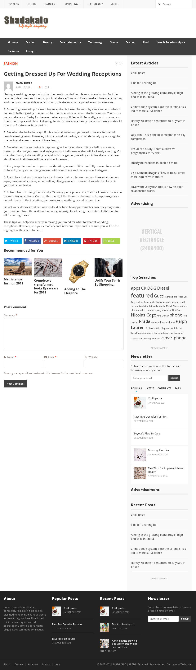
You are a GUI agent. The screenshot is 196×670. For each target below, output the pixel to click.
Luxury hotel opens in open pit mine (154, 163)
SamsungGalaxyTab (163, 333)
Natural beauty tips (156, 310)
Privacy (46, 664)
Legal (57, 664)
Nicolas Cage (143, 315)
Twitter (13, 240)
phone (176, 315)
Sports (114, 42)
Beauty (47, 42)
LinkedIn (73, 240)
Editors (31, 4)
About (7, 664)
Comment (10, 315)
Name (11, 357)
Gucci (159, 296)
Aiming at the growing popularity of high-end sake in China (124, 644)
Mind (146, 306)
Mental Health (178, 302)
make (153, 302)
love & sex (144, 302)
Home (14, 42)
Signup (174, 378)
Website (93, 357)
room (141, 333)
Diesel (163, 288)
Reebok (149, 328)
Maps (159, 302)
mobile (161, 306)
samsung (148, 333)
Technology (95, 4)
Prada (144, 321)
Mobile (115, 4)
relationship (160, 328)
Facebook (33, 240)
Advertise (33, 664)
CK (143, 288)
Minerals (153, 306)
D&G (151, 288)
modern (142, 310)
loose (180, 296)
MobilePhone (173, 306)
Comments (164, 388)
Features (49, 4)
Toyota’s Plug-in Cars (63, 638)
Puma (172, 322)
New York (177, 310)
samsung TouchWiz (152, 338)
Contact (19, 664)
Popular (136, 388)
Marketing (71, 4)
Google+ (54, 240)
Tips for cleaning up (144, 83)
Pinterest (93, 240)
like (175, 296)
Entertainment (69, 42)
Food (146, 42)
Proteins (164, 322)
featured (142, 295)
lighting (169, 296)
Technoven (186, 664)
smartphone (174, 337)
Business (13, 4)
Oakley (165, 315)
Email (111, 240)
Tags (178, 388)
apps (135, 288)
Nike (159, 315)
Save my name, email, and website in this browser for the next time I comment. (48, 373)
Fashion (30, 42)
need (169, 310)
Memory (167, 302)
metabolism (137, 306)
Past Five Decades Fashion (67, 624)
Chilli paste (138, 73)
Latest (150, 388)
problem (155, 322)
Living (29, 51)
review (169, 328)
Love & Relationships (170, 42)
